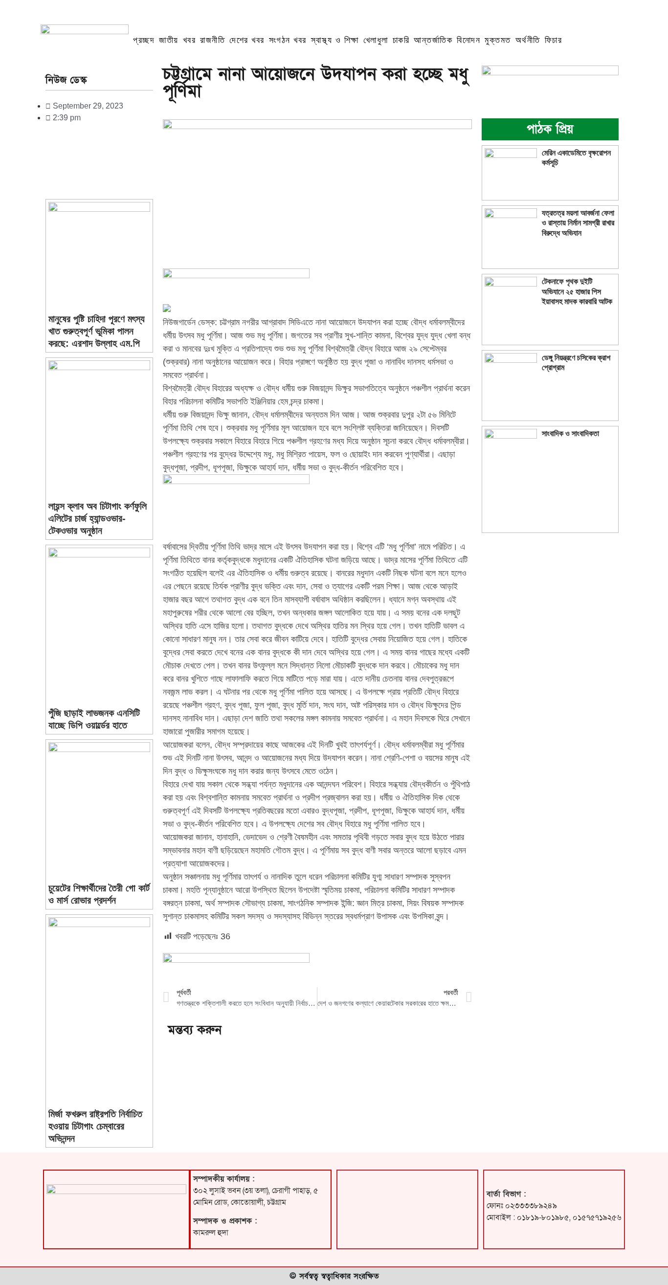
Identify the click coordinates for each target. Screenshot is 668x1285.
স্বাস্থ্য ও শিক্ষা (335, 40)
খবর (189, 40)
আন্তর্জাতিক (433, 40)
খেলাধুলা (375, 40)
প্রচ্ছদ (144, 40)
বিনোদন (468, 40)
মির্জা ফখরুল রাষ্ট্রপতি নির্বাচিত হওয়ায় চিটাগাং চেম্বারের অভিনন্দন (95, 1126)
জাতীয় (168, 40)
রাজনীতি (212, 40)
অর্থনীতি (527, 40)
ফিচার (553, 40)
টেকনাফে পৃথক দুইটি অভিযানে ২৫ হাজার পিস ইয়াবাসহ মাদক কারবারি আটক (577, 291)
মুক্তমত (498, 40)
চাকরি (401, 40)
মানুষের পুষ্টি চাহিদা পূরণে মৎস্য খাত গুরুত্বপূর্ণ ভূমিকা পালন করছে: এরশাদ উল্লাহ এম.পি (96, 331)
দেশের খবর (247, 40)
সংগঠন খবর (288, 40)
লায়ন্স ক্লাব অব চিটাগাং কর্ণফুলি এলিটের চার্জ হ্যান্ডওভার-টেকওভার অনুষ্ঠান (97, 518)
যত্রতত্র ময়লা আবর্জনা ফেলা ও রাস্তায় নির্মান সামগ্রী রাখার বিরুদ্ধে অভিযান (578, 223)
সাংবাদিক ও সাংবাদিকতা (570, 433)
